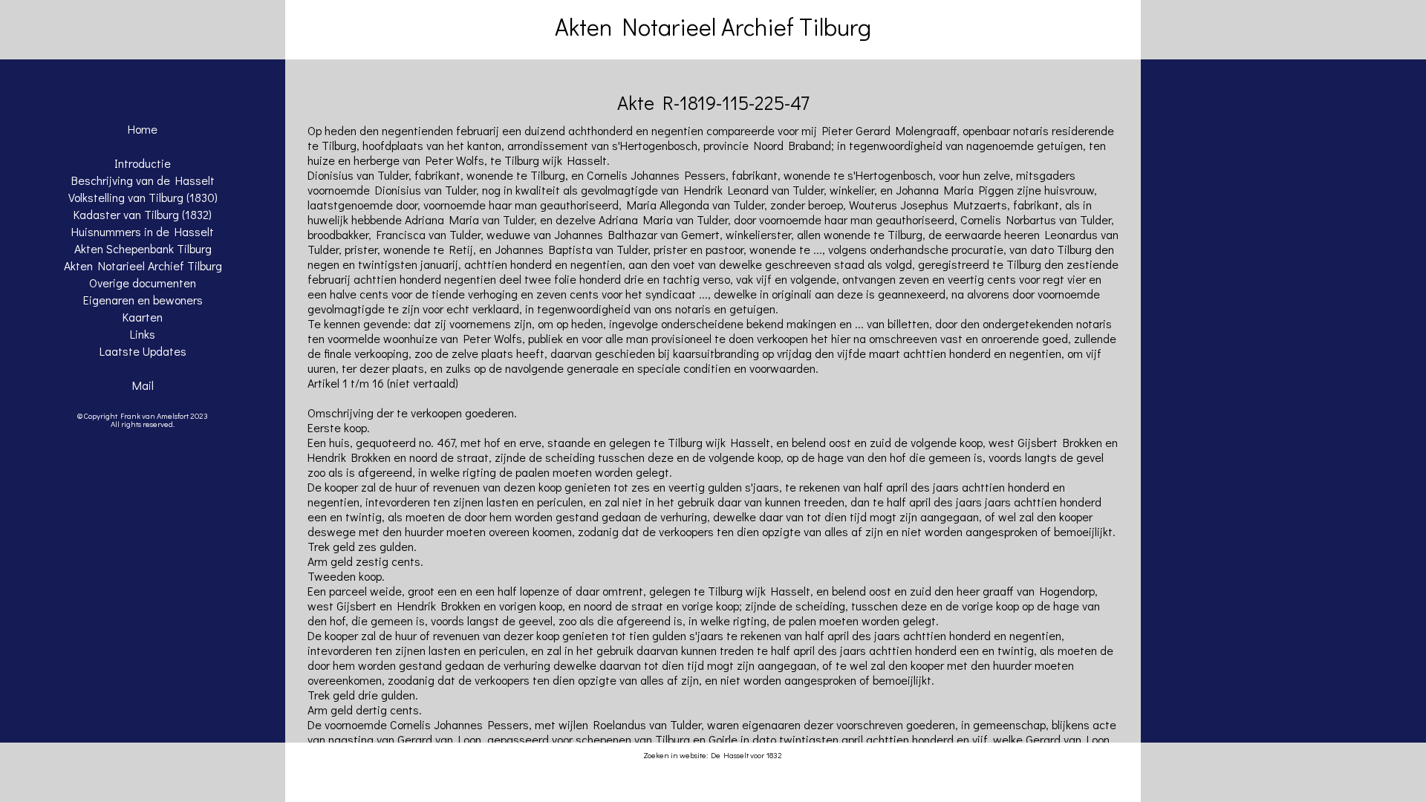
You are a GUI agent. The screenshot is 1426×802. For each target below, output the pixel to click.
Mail (143, 385)
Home (142, 129)
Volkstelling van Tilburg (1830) (143, 197)
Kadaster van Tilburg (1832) (143, 214)
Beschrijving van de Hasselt (143, 180)
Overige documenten (142, 282)
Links (142, 334)
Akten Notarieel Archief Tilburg (143, 265)
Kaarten (143, 317)
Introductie (142, 163)
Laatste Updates (143, 351)
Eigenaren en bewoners (143, 299)
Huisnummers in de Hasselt (142, 231)
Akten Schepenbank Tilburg (143, 248)
